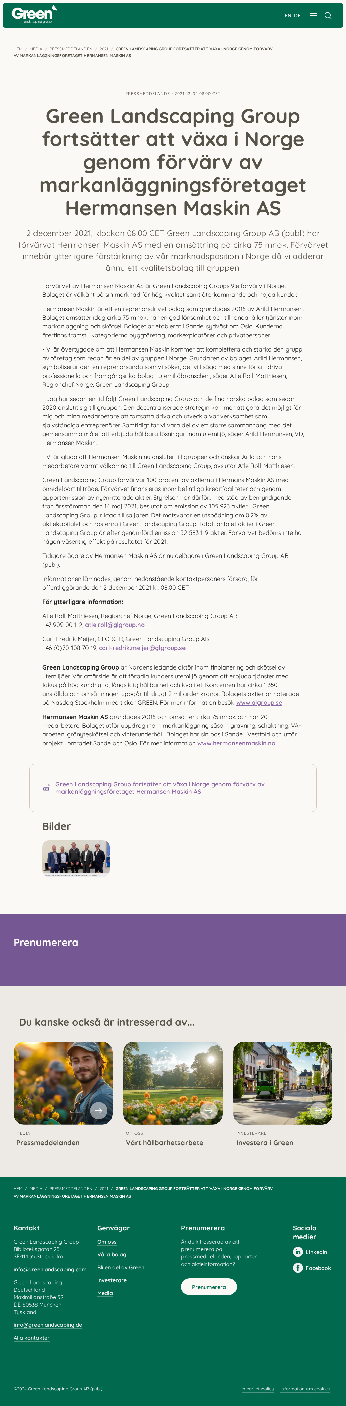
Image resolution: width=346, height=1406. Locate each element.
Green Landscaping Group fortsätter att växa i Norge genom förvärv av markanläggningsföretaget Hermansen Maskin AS (160, 787)
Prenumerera (209, 1287)
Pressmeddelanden (71, 48)
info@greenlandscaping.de (48, 1324)
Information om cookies (305, 1388)
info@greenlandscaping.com (50, 1269)
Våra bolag (111, 1254)
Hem (18, 48)
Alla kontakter (32, 1337)
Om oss (107, 1241)
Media (36, 48)
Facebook (318, 1268)
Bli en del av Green (120, 1267)
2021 (104, 48)
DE (297, 15)
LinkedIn (316, 1252)
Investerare (112, 1280)
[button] (313, 15)
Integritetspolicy (258, 1388)
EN (288, 15)
